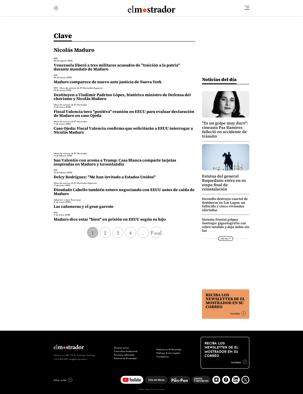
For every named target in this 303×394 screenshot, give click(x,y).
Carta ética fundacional (125, 350)
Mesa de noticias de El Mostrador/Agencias (81, 87)
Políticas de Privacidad (125, 358)
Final (156, 232)
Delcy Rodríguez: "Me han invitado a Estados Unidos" (105, 177)
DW (55, 75)
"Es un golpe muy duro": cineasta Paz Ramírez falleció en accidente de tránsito (225, 129)
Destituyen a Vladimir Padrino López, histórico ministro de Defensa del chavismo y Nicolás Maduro (122, 96)
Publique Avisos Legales (168, 352)
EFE (56, 58)
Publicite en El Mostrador (169, 349)
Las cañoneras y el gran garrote (83, 206)
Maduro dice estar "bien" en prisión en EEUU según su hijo (110, 219)
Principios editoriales (124, 354)
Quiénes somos (121, 347)
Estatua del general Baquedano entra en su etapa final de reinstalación (224, 183)
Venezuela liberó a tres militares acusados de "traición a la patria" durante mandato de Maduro (117, 67)
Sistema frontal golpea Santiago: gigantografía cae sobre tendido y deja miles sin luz (225, 225)
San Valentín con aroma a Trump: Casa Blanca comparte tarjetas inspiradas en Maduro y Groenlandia (115, 162)
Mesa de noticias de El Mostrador (70, 104)
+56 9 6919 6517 (61, 358)
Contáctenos (162, 356)
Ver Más (224, 238)
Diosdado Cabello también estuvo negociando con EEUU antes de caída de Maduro (124, 191)
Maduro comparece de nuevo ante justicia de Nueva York (108, 81)
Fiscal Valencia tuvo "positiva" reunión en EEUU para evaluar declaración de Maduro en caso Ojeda (124, 113)
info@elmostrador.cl (78, 358)
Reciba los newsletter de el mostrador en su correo (225, 300)
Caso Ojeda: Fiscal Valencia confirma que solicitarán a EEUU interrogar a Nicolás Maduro (123, 130)
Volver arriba (60, 379)
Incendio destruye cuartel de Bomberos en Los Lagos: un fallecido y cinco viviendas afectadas (225, 204)
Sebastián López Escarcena (67, 199)
